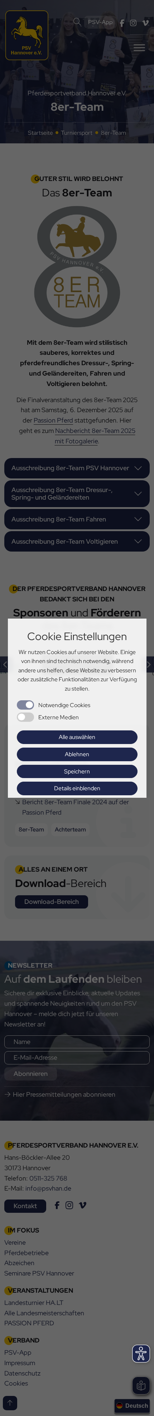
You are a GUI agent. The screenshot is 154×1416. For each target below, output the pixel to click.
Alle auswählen (77, 737)
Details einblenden (77, 788)
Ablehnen (77, 754)
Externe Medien (58, 717)
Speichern (77, 771)
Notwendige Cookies (64, 705)
